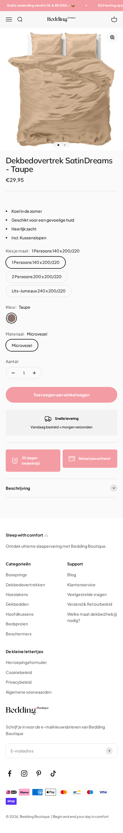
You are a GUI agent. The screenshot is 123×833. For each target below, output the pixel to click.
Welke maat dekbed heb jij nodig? (92, 617)
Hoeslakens (17, 594)
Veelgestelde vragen (87, 594)
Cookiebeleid (19, 672)
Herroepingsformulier (26, 662)
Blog (71, 574)
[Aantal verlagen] (13, 373)
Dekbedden (17, 604)
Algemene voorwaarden (28, 691)
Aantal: (12, 361)
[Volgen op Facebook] (9, 773)
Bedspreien (17, 623)
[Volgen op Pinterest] (39, 773)
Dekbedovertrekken (25, 584)
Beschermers (18, 633)
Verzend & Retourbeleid (89, 604)
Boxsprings (16, 574)
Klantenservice (81, 584)
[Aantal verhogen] (34, 373)
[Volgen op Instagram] (24, 773)
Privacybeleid (18, 682)
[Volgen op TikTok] (53, 773)
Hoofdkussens (19, 614)
